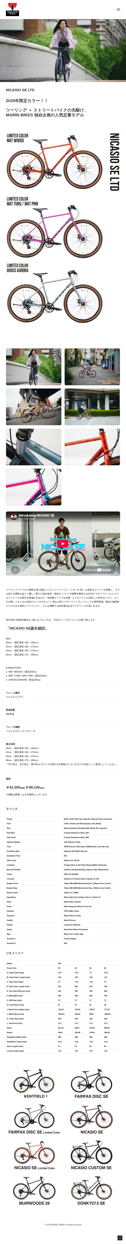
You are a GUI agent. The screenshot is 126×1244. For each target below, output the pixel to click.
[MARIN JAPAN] (63, 9)
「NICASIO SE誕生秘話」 (27, 628)
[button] (118, 9)
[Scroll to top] (119, 1237)
